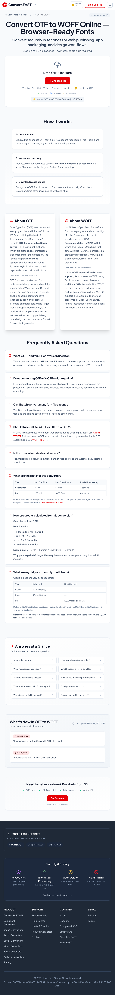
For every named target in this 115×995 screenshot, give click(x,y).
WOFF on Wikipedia (83, 268)
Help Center (38, 920)
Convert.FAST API (13, 915)
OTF (32, 15)
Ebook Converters (13, 940)
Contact (36, 937)
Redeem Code (39, 915)
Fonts (24, 15)
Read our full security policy (56, 895)
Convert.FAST (15, 845)
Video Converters (13, 946)
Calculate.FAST (68, 937)
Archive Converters (14, 957)
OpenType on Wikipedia (29, 275)
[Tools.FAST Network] (110, 5)
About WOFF (83, 220)
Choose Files (59, 80)
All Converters (11, 15)
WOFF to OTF (39, 439)
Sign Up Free (95, 4)
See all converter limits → (53, 502)
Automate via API (99, 15)
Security (64, 920)
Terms (91, 920)
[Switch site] (35, 5)
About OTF (26, 220)
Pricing (7, 962)
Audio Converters (13, 935)
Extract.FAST (55, 845)
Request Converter (42, 931)
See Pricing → (57, 798)
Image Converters (13, 929)
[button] (57, 81)
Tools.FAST (66, 942)
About (63, 915)
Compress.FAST (35, 845)
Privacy (92, 915)
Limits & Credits (40, 926)
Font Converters (12, 951)
